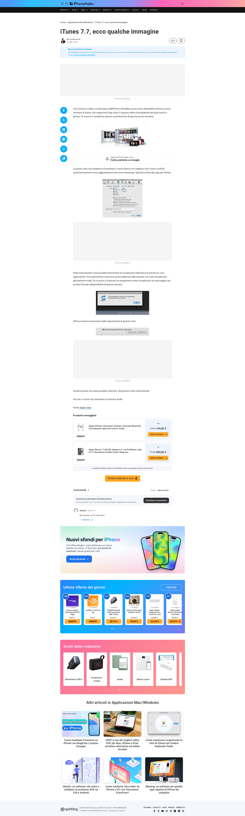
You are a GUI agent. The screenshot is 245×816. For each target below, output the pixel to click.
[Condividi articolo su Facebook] (63, 110)
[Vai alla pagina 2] (115, 628)
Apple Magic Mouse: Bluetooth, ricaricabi (175, 612)
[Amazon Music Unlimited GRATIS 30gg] (72, 601)
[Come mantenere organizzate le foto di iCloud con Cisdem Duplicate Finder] (164, 724)
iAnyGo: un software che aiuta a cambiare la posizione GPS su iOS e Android (81, 789)
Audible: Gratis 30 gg (93, 611)
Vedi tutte (171, 587)
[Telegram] (175, 811)
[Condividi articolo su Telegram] (63, 139)
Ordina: (153, 490)
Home (63, 22)
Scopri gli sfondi (77, 559)
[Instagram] (166, 811)
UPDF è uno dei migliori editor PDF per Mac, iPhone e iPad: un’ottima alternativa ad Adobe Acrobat (122, 745)
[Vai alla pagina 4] (120, 628)
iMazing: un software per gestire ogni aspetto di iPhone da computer (164, 789)
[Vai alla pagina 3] (117, 628)
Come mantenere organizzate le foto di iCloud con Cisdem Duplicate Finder (164, 743)
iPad (74, 10)
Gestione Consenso (117, 810)
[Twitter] (158, 811)
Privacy (171, 807)
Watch (106, 10)
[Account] (182, 3)
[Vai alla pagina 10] (134, 628)
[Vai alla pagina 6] (124, 628)
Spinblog (94, 808)
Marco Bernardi (73, 39)
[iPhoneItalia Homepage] (81, 3)
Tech (144, 10)
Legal (164, 807)
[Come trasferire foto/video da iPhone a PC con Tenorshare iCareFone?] (122, 770)
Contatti (157, 807)
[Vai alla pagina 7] (127, 628)
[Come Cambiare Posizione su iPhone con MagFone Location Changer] (81, 724)
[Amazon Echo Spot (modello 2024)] (134, 601)
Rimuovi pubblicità (122, 99)
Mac (83, 10)
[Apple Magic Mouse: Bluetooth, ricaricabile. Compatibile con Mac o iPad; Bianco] (175, 601)
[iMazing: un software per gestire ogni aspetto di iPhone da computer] (164, 770)
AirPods (94, 10)
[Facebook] (154, 811)
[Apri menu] (94, 3)
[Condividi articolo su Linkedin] (63, 129)
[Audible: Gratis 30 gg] (93, 601)
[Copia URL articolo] (63, 158)
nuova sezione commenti (85, 55)
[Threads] (170, 811)
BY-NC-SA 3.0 (102, 810)
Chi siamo (147, 807)
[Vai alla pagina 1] (112, 628)
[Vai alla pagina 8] (129, 628)
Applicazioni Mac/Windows (80, 22)
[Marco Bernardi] (63, 40)
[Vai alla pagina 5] (122, 628)
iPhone (63, 10)
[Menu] (62, 3)
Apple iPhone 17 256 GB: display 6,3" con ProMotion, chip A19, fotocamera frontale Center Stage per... (115, 450)
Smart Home (121, 10)
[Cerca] (66, 3)
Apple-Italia (85, 407)
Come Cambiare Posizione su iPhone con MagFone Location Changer (81, 743)
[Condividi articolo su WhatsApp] (63, 148)
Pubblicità (180, 807)
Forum (135, 10)
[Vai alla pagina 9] (131, 628)
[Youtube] (162, 811)
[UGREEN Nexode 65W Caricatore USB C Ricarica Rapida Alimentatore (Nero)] (113, 601)
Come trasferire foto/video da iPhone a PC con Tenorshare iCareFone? (122, 789)
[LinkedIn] (179, 811)
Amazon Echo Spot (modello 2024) (134, 611)
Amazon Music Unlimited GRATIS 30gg (72, 612)
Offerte (154, 10)
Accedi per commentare (156, 500)
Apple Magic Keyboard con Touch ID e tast (155, 612)
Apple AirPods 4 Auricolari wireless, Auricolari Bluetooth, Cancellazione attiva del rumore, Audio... (115, 427)
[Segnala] (92, 519)
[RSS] (183, 811)
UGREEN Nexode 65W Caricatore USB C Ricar (113, 612)
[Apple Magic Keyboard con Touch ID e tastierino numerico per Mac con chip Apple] (154, 601)
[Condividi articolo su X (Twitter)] (63, 120)
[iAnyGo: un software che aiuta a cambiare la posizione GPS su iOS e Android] (81, 770)
